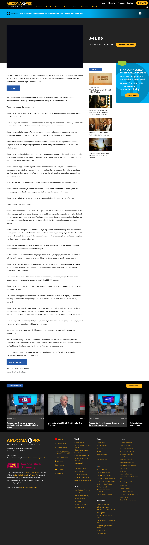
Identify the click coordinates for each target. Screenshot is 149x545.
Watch (76, 439)
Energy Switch (78, 463)
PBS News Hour (102, 460)
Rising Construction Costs (16, 372)
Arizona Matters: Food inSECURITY (81, 459)
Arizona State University (32, 472)
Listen (76, 486)
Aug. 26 (94, 88)
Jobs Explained (78, 466)
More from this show (126, 45)
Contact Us (123, 471)
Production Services (126, 460)
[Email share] (113, 45)
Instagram (60, 465)
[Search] (146, 7)
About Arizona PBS (125, 446)
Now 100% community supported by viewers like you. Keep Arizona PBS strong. (52, 13)
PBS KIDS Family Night (103, 476)
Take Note (77, 501)
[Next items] (142, 404)
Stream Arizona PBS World (82, 480)
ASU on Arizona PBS (80, 474)
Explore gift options (126, 474)
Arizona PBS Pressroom (127, 451)
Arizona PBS (34, 475)
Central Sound (78, 493)
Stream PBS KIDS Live (103, 473)
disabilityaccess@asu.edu (36, 458)
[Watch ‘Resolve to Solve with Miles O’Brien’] (100, 74)
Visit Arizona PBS (125, 468)
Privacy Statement (61, 457)
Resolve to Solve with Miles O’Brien (82, 446)
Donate (60, 439)
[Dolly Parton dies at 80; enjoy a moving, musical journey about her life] (100, 97)
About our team (102, 533)
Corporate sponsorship (127, 491)
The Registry (100, 513)
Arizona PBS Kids (102, 470)
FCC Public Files (61, 443)
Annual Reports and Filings (128, 465)
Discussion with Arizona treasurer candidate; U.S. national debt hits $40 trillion (22, 425)
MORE (133, 386)
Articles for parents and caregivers (104, 490)
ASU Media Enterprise (21, 475)
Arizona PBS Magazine (126, 448)
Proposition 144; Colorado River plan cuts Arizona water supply (106, 424)
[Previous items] (6, 404)
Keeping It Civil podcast (81, 504)
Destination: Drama (80, 469)
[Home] (19, 4)
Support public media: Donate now (129, 477)
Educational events (103, 507)
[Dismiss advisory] (140, 13)
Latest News (100, 443)
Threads (60, 473)
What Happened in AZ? (81, 456)
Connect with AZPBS (126, 443)
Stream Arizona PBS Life (81, 477)
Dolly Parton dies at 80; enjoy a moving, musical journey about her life (98, 113)
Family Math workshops (104, 494)
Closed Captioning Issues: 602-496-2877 (62, 452)
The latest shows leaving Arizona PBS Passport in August (99, 155)
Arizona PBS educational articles (104, 516)
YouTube (60, 469)
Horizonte (100, 448)
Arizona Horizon (102, 446)
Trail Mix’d (77, 453)
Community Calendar (126, 454)
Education (101, 500)
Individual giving (124, 489)
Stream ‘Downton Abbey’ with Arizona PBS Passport (99, 134)
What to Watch (79, 443)
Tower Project (124, 497)
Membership (123, 486)
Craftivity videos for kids (104, 484)
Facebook (60, 461)
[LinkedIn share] (109, 45)
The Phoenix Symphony (81, 496)
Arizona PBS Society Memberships (126, 482)
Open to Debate (102, 454)
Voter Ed (99, 457)
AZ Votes (99, 451)
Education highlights (103, 504)
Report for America (103, 530)
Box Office (123, 457)
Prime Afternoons (79, 472)
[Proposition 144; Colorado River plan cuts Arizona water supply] (108, 395)
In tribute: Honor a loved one (129, 494)
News (99, 439)
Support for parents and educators (104, 526)
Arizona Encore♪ (79, 498)
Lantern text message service (106, 481)
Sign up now (131, 95)
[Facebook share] (105, 45)
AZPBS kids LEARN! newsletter (106, 478)
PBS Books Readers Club (127, 463)
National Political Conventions (18, 368)
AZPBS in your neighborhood (106, 510)
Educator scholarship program (106, 523)
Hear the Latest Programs (82, 490)
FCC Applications (61, 447)
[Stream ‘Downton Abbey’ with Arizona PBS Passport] (100, 119)
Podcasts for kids (102, 487)
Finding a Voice (79, 507)
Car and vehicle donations (128, 500)
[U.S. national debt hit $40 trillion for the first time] (66, 395)
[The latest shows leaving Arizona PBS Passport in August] (100, 139)
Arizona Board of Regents (28, 487)
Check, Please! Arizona (81, 450)
